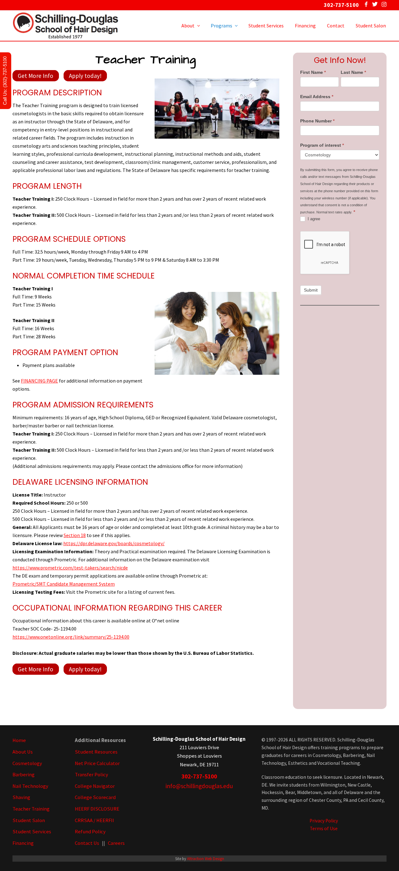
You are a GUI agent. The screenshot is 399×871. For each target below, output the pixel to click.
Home (19, 740)
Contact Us (87, 843)
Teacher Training (31, 809)
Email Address (316, 96)
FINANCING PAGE (39, 381)
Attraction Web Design (205, 858)
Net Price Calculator (97, 763)
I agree (313, 219)
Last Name (353, 72)
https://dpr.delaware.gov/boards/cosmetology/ (114, 543)
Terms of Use (324, 828)
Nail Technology (30, 786)
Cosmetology (27, 763)
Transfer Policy (91, 774)
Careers (116, 843)
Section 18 (75, 535)
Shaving (21, 797)
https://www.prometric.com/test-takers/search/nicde (70, 567)
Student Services (31, 831)
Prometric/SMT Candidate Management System (63, 584)
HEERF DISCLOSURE (97, 809)
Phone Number (317, 120)
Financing (23, 843)
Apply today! (85, 75)
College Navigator (95, 786)
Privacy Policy (324, 821)
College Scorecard (95, 797)
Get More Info (35, 75)
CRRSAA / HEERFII (94, 820)
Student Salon (28, 820)
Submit (311, 290)
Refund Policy (90, 831)
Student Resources (96, 752)
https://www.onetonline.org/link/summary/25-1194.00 (70, 637)
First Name (313, 72)
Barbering (23, 774)
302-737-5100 (199, 776)
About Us (22, 752)
